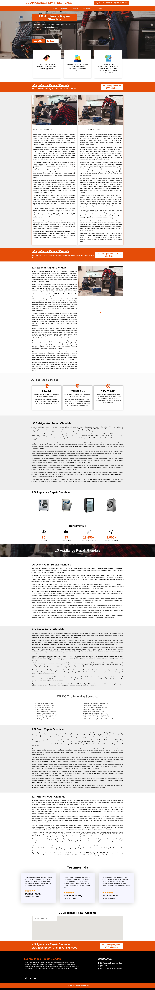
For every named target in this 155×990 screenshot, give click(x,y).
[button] (100, 312)
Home (55, 8)
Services (75, 8)
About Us (64, 8)
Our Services (52, 41)
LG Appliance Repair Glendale (50, 251)
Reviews (86, 8)
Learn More (38, 41)
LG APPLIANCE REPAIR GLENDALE (49, 2)
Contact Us (98, 8)
